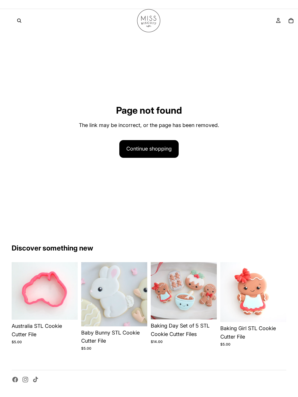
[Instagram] (25, 379)
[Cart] (291, 20)
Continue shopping (149, 149)
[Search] (19, 20)
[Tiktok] (35, 379)
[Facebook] (15, 379)
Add (73, 310)
